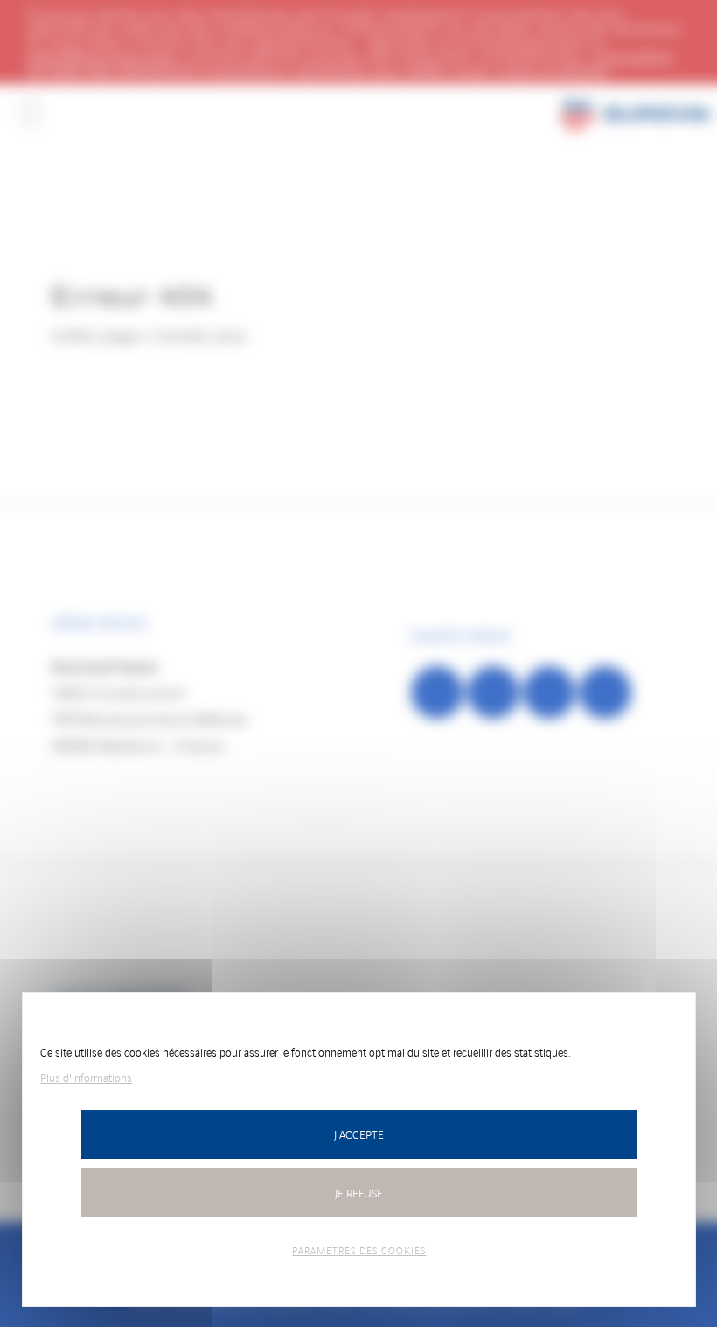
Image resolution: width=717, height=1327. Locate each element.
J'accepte (359, 1134)
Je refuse (359, 1192)
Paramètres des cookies (359, 1250)
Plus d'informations (86, 1077)
